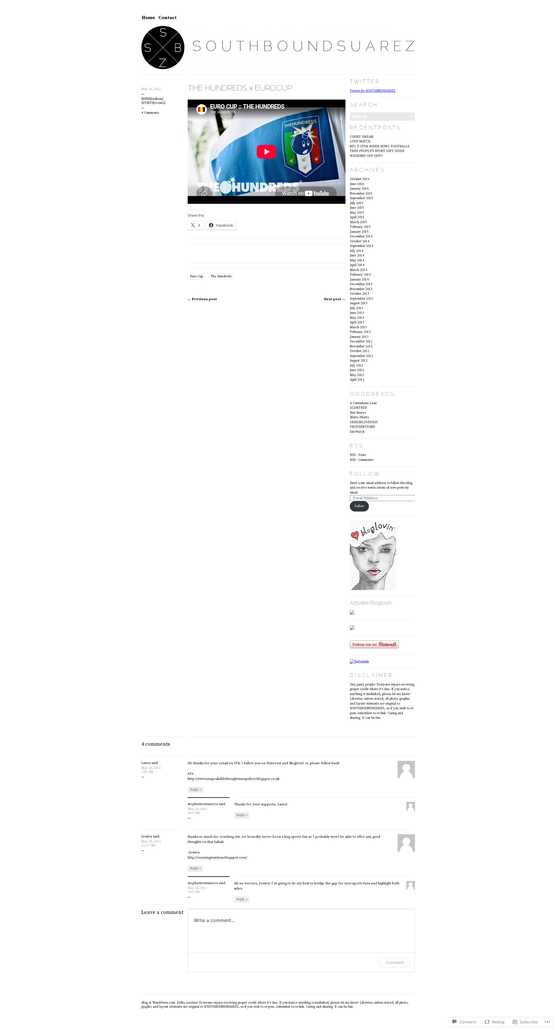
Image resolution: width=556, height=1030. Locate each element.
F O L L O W (364, 474)
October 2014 (359, 241)
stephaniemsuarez (203, 804)
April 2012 (357, 380)
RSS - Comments (361, 460)
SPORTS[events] (153, 103)
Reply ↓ (195, 790)
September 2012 (361, 356)
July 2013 (356, 308)
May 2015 (357, 213)
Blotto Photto (359, 417)
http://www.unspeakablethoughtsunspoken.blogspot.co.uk (233, 779)
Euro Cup (196, 276)
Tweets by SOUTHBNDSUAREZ (373, 91)
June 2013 (357, 313)
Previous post (202, 299)
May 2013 (357, 318)
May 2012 (357, 375)
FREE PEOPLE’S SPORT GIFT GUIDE (377, 151)
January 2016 (359, 189)
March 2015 (358, 222)
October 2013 (359, 294)
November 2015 (361, 194)
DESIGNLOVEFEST (364, 422)
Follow (359, 506)
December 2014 (361, 236)
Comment (395, 962)
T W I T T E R (364, 81)
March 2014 (358, 270)
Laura (146, 763)
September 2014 (361, 246)
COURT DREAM (361, 137)
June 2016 (357, 184)
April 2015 (357, 217)
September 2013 (361, 299)
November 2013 (361, 289)
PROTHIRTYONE (362, 427)
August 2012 (358, 361)
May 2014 (357, 261)
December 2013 (361, 284)
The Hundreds (221, 276)
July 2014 (356, 251)
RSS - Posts (358, 455)
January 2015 (359, 232)
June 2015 (357, 208)
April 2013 (357, 322)
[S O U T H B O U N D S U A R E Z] (278, 68)
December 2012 (361, 342)
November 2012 (361, 346)
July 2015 (356, 203)
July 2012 (356, 366)
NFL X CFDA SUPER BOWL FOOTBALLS (379, 146)
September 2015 (361, 198)
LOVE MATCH (360, 142)
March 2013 (358, 327)
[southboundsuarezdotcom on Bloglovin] (373, 589)
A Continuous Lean (363, 403)
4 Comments (150, 113)
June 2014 (357, 256)
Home (148, 18)
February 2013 (360, 332)
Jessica (146, 836)
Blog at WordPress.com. (158, 1003)
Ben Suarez (358, 413)
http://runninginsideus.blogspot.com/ (217, 857)
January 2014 (359, 280)
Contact (167, 18)
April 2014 (357, 265)
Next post (334, 299)
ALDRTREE (358, 408)
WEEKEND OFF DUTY (366, 156)
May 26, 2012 (151, 89)
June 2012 (357, 370)
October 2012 (359, 351)
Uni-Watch (357, 432)
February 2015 (360, 227)
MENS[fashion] (152, 99)
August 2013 (358, 303)
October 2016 (359, 179)
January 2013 (359, 337)
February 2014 (360, 275)
